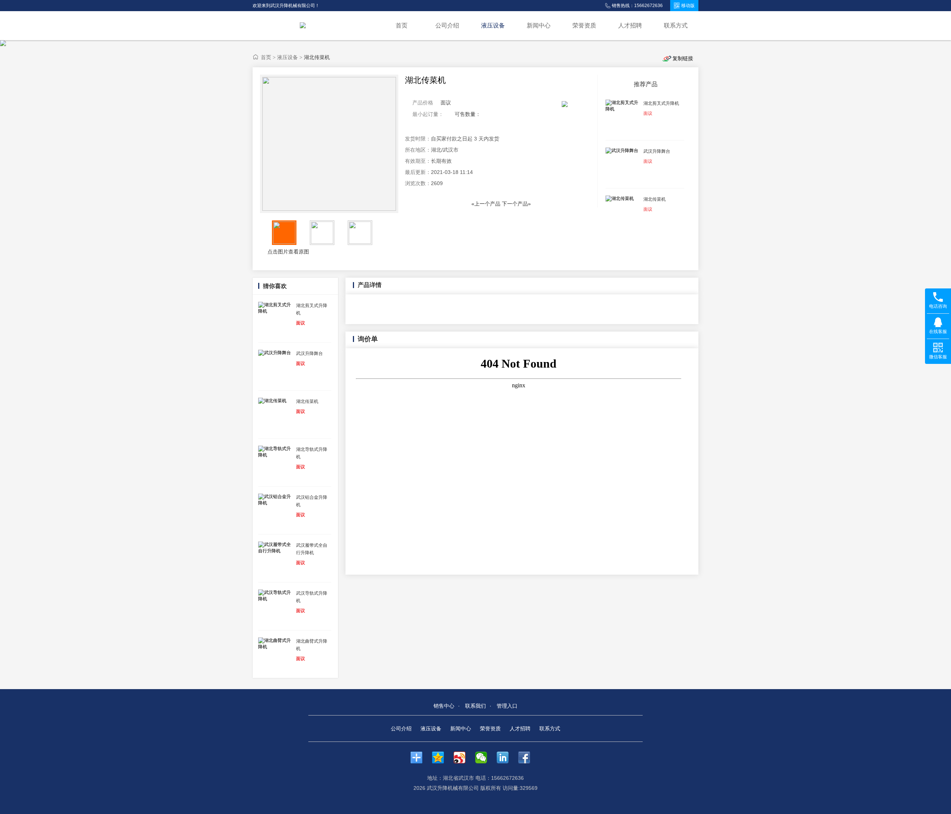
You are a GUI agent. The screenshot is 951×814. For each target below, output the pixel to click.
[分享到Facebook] (528, 757)
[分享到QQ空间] (441, 757)
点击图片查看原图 (287, 252)
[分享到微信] (484, 757)
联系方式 (676, 25)
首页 (402, 25)
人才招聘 (630, 25)
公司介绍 (447, 25)
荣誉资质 (584, 25)
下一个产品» (516, 204)
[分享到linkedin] (506, 757)
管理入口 (507, 706)
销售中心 (444, 706)
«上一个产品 (485, 204)
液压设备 (493, 25)
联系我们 (475, 706)
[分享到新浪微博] (463, 757)
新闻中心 (539, 25)
